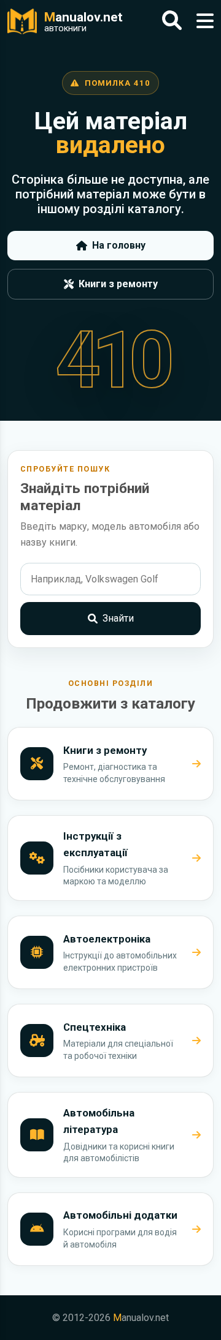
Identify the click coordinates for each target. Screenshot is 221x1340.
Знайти (118, 618)
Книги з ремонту (118, 284)
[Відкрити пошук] (172, 21)
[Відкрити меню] (205, 21)
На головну (118, 245)
